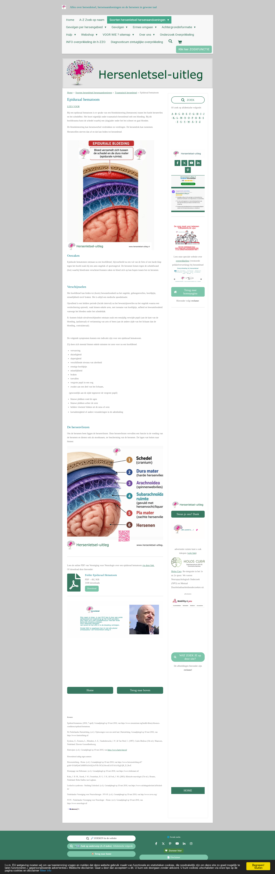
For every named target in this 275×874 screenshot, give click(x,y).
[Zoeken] (170, 41)
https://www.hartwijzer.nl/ (117, 750)
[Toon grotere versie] (115, 498)
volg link (192, 553)
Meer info (45, 870)
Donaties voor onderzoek (188, 451)
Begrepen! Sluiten (258, 866)
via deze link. (148, 565)
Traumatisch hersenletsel (126, 92)
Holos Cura (176, 571)
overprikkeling (182, 261)
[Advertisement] (115, 662)
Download (91, 588)
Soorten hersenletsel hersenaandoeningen (93, 92)
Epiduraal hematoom (149, 92)
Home (70, 92)
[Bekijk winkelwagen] (179, 42)
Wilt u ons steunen (187, 435)
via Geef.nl (188, 455)
